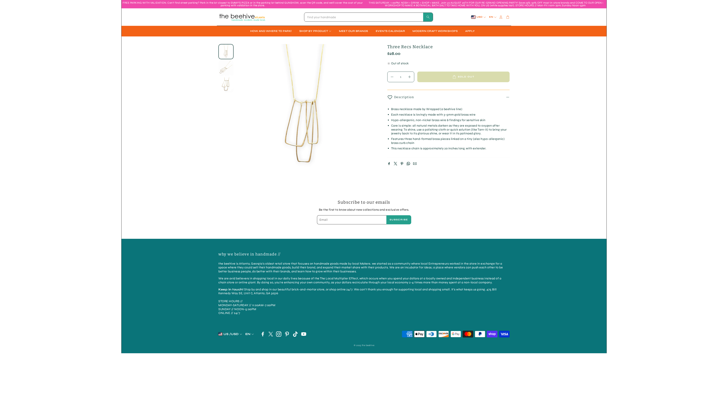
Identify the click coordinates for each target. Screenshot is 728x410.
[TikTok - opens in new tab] (295, 334)
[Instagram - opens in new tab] (278, 334)
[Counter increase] (409, 76)
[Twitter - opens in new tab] (270, 334)
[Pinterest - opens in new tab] (287, 334)
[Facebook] (389, 163)
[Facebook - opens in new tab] (262, 334)
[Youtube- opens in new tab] (303, 334)
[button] (368, 17)
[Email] (415, 163)
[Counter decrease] (392, 76)
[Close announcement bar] (603, 3)
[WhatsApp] (408, 163)
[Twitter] (395, 163)
